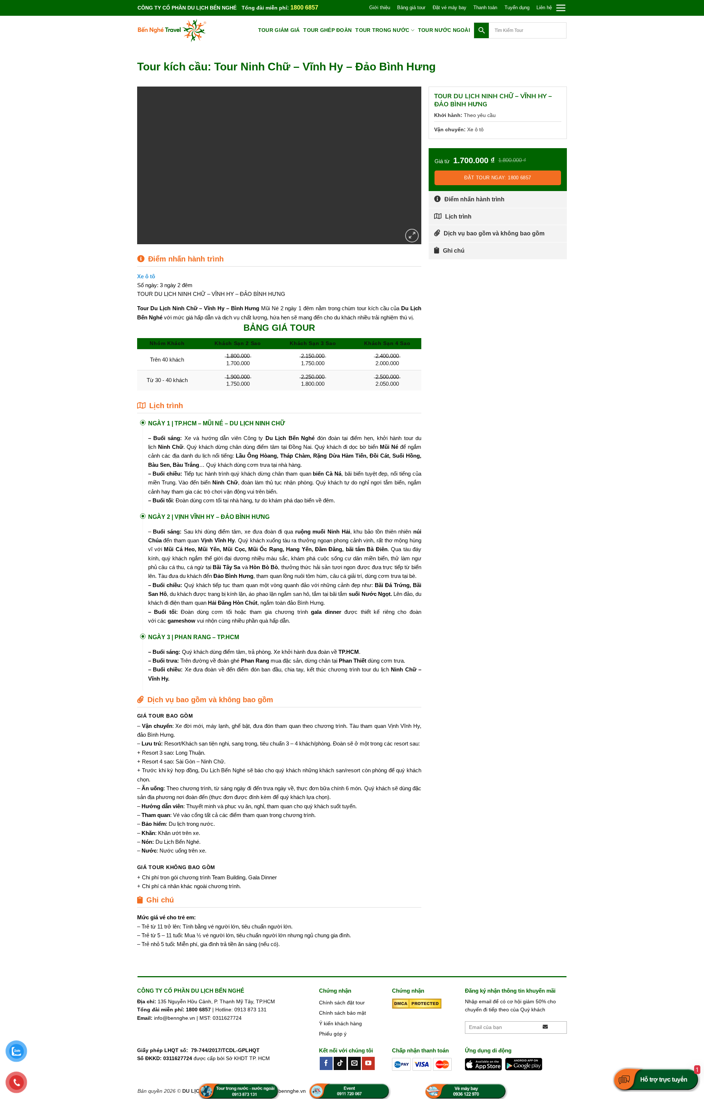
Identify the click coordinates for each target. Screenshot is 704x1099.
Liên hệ (544, 7)
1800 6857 (304, 7)
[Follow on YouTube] (368, 1063)
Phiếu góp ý (332, 1034)
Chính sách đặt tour (342, 1002)
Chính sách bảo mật (342, 1013)
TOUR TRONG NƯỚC (382, 30)
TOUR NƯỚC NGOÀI (444, 30)
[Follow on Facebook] (326, 1063)
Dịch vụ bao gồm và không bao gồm (494, 233)
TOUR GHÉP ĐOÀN (327, 30)
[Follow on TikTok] (340, 1063)
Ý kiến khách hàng (340, 1023)
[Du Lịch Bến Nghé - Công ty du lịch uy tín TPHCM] (174, 30)
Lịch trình (458, 216)
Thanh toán (485, 7)
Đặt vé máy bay (449, 7)
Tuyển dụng (517, 7)
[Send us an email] (354, 1063)
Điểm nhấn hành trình (474, 199)
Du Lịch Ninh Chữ (173, 308)
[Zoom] (412, 235)
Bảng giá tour (411, 7)
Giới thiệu (379, 7)
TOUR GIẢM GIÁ (279, 30)
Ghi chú (454, 251)
